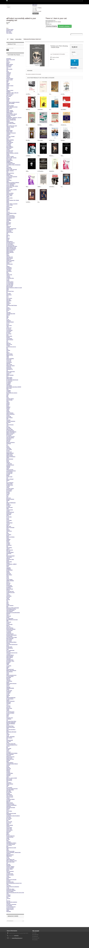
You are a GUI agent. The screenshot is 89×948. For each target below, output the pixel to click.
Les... (39, 94)
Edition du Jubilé (9, 429)
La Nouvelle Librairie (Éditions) (12, 763)
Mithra (7, 288)
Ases (7, 351)
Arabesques (8, 806)
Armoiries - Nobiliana (10, 866)
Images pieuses (9, 187)
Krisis (7, 897)
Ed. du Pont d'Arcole (10, 245)
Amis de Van (8, 372)
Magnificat (8, 406)
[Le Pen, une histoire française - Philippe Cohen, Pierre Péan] (55, 133)
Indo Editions (8, 782)
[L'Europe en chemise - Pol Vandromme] (66, 117)
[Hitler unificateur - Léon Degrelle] (43, 148)
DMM (7, 620)
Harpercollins (8, 553)
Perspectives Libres (10, 559)
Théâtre (7, 196)
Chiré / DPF (8, 741)
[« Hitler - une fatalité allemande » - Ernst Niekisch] (55, 117)
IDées (7, 334)
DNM (7, 668)
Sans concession (9, 795)
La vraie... (63, 94)
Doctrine (8, 178)
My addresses (35, 936)
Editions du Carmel (10, 453)
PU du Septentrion (9, 482)
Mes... (62, 171)
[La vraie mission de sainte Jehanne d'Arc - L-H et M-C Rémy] (66, 86)
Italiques (8, 266)
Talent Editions (9, 547)
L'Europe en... (64, 124)
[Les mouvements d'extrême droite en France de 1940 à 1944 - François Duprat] (43, 194)
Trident (7, 742)
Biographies (8, 116)
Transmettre (8, 448)
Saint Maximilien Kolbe (10, 313)
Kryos (7, 495)
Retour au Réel (9, 779)
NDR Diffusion (9, 855)
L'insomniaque (9, 362)
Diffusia (7, 625)
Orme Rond (8, 293)
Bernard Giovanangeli (10, 555)
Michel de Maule (9, 471)
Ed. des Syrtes (9, 690)
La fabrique (8, 391)
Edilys (7, 730)
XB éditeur (8, 662)
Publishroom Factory (10, 803)
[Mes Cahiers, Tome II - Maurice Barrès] (66, 164)
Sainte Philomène (9, 656)
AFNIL (7, 833)
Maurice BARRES (9, 147)
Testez (7, 577)
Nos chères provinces (10, 242)
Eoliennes (8, 613)
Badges (7, 63)
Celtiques (8, 227)
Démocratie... (40, 140)
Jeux (7, 67)
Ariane (7, 575)
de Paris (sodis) (9, 476)
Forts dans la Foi (9, 256)
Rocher (7, 525)
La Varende (8, 144)
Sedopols (8, 314)
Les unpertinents (9, 586)
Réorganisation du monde (11, 813)
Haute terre (8, 343)
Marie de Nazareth (9, 638)
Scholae (7, 734)
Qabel (7, 649)
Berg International (9, 458)
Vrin (7, 370)
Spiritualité (8, 174)
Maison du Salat (9, 286)
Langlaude (8, 277)
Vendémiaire (8, 691)
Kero (7, 532)
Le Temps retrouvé (9, 676)
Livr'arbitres (8, 841)
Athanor (7, 565)
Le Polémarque (9, 681)
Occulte (7, 154)
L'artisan (8, 548)
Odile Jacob (8, 526)
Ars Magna (8, 383)
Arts (7, 89)
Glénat (7, 533)
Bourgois (8, 492)
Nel (7, 292)
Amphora (8, 808)
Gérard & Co (8, 259)
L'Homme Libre (9, 274)
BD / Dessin (8, 96)
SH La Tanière (9, 449)
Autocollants (8, 66)
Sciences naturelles (10, 867)
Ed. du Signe (8, 333)
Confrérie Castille (9, 740)
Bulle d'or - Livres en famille (11, 777)
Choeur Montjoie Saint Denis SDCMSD (13, 386)
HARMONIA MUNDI (10, 688)
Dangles (7, 571)
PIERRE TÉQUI (9, 454)
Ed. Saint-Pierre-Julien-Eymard (12, 379)
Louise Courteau (9, 579)
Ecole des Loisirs (9, 717)
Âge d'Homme (9, 268)
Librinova (8, 558)
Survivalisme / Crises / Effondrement (13, 164)
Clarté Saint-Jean (9, 229)
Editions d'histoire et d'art (11, 247)
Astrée (7, 766)
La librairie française (10, 464)
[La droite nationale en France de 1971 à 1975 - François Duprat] (32, 194)
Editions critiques (9, 802)
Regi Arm (8, 678)
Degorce (8, 208)
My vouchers (35, 939)
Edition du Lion (9, 344)
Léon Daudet (8, 145)
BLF (7, 347)
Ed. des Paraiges (9, 243)
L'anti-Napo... (40, 109)
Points (7, 397)
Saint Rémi (8, 312)
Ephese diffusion (9, 657)
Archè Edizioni (9, 207)
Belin (7, 606)
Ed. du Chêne (9, 818)
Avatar (7, 221)
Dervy (7, 820)
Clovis (7, 614)
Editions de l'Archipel (10, 527)
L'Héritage (8, 872)
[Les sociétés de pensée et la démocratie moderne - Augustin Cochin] (55, 86)
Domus (7, 645)
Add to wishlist (74, 67)
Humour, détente (9, 868)
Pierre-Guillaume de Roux (11, 609)
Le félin (7, 694)
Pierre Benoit (8, 148)
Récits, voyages (9, 197)
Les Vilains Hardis (9, 284)
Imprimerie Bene (9, 264)
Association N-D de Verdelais (11, 753)
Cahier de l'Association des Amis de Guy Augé (15, 892)
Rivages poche (9, 708)
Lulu (7, 720)
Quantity (73, 52)
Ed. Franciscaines (9, 618)
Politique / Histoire (9, 85)
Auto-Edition (8, 220)
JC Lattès (8, 506)
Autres (7, 60)
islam (7, 124)
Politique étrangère (9, 122)
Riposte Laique (9, 336)
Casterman (8, 703)
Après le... (28, 109)
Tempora (8, 826)
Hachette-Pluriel (9, 522)
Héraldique (8, 91)
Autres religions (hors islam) (11, 125)
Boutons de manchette (10, 59)
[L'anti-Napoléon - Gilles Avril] (43, 102)
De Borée (8, 474)
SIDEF (7, 356)
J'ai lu (7, 704)
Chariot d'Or (8, 573)
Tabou (7, 884)
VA (6, 481)
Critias (7, 776)
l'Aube (7, 696)
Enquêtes (8, 98)
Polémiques (8, 303)
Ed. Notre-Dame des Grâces (11, 246)
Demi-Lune (8, 583)
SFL (7, 210)
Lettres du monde (9, 285)
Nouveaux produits (9, 29)
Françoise (8, 900)
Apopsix (7, 373)
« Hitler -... (51, 124)
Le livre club (8, 360)
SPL (7, 318)
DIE (7, 236)
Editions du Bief (9, 483)
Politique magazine (10, 909)
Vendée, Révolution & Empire (11, 106)
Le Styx (7, 279)
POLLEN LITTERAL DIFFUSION (12, 607)
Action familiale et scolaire (11, 213)
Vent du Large (9, 325)
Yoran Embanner (9, 611)
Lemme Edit (8, 416)
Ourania (7, 617)
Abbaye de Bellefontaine (11, 502)
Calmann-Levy (9, 531)
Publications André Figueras (11, 305)
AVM (7, 418)
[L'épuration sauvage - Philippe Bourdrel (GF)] (55, 179)
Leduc (7, 601)
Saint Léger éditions (10, 437)
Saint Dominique (9, 671)
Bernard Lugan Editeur (10, 727)
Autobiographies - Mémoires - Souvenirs (14, 117)
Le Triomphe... (41, 171)
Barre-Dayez (8, 222)
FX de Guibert (9, 520)
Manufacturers (13, 916)
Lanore (7, 593)
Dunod (7, 538)
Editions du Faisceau (10, 756)
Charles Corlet (9, 828)
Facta (7, 254)
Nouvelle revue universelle (11, 879)
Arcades (8, 749)
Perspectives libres (10, 881)
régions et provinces (10, 173)
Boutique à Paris (9, 30)
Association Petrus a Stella (11, 637)
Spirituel (7, 76)
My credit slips (35, 934)
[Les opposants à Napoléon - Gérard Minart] (55, 102)
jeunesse (8, 83)
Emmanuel (8, 422)
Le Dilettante (8, 718)
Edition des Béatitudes (10, 723)
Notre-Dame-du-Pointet (10, 807)
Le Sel (7, 735)
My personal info (35, 937)
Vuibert (7, 598)
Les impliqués (9, 271)
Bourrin (7, 460)
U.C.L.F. (8, 323)
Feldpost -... (51, 155)
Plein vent (8, 551)
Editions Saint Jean (10, 759)
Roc (7, 311)
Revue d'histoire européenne (11, 902)
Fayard (7, 519)
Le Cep (7, 887)
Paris (7, 171)
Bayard (7, 535)
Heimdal (7, 209)
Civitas (7, 672)
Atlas (7, 349)
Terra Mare (8, 419)
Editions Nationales (10, 252)
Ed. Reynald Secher (10, 430)
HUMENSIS (8, 568)
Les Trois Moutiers (9, 282)
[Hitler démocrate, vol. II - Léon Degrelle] (66, 148)
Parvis (7, 809)
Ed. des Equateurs (9, 698)
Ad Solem (8, 542)
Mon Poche (8, 497)
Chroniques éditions (10, 398)
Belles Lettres (9, 388)
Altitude (7, 663)
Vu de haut (8, 885)
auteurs (7, 206)
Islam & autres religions (10, 123)
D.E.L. (7, 234)
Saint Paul (8, 440)
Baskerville (8, 223)
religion (7, 84)
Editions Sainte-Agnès (10, 371)
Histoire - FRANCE (9, 111)
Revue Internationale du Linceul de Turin (14, 883)
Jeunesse (8, 74)
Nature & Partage (9, 588)
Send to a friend (55, 57)
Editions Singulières (10, 358)
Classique (8, 77)
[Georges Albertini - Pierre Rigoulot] (66, 133)
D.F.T (7, 376)
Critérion (8, 402)
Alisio (7, 603)
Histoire (7, 109)
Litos (7, 546)
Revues (7, 310)
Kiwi (7, 600)
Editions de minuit (9, 469)
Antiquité (8, 121)
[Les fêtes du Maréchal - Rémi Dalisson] (32, 86)
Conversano (8, 755)
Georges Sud (8, 327)
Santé (7, 165)
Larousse (8, 523)
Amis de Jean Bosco (10, 215)
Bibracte (8, 834)
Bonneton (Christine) (10, 499)
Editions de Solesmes (10, 442)
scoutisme (8, 134)
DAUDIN (8, 408)
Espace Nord (8, 359)
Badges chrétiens (9, 64)
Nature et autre (9, 168)
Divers (7, 71)
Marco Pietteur (9, 574)
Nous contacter (9, 32)
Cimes (7, 750)
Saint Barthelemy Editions (11, 842)
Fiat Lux (7, 581)
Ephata (7, 560)
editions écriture (9, 353)
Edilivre (7, 850)
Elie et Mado (8, 748)
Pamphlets (8, 161)
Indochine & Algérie (10, 105)
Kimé (7, 395)
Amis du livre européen (10, 216)
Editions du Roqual (9, 854)
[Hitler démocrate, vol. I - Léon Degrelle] (32, 164)
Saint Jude (8, 626)
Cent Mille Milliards (10, 552)
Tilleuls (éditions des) (10, 859)
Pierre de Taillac (9, 399)
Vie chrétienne (9, 177)
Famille (7, 99)
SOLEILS (8, 684)
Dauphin (7, 699)
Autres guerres (9, 108)
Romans (8, 188)
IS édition (8, 544)
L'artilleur (8, 510)
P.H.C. (7, 295)
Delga (7, 840)
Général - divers (9, 131)
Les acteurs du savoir (10, 436)
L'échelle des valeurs (10, 889)
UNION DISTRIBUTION (10, 697)
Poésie (7, 191)
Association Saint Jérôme (11, 721)
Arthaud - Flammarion (10, 701)
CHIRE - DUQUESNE (10, 736)
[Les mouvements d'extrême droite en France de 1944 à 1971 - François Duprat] (66, 179)
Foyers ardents (9, 827)
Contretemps (8, 632)
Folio (7, 496)
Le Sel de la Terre (9, 873)
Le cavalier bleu (9, 473)
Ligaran (7, 487)
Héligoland (8, 363)
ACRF (7, 728)
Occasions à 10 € (9, 150)
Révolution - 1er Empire (10, 115)
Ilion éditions (8, 534)
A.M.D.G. (8, 212)
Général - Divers (9, 175)
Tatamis (7, 409)
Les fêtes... (28, 94)
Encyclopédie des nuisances (11, 392)
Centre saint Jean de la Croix (11, 652)
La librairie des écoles (10, 592)
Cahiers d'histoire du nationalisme (12, 886)
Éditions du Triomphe (10, 432)
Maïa (7, 846)
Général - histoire (9, 110)
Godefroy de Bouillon (10, 260)
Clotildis (7, 666)
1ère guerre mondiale (10, 103)
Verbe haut (8, 679)
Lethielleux (8, 539)
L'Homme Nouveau (9, 424)
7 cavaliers (8, 653)
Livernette (8, 772)
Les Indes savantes (10, 488)
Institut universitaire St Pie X (11, 744)
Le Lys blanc (8, 665)
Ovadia (7, 838)
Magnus (7, 480)
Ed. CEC (8, 839)
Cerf (7, 501)
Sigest (7, 566)
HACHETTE (8, 505)
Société (7, 199)
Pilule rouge (8, 768)
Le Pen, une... (52, 140)
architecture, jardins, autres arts (12, 92)
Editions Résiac (9, 378)
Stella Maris (8, 320)
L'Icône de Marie (9, 630)
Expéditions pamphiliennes (11, 805)
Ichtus (7, 812)
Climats (7, 709)
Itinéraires (8, 350)
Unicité (7, 685)
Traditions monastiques (10, 421)
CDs (7, 70)
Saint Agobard (9, 385)
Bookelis (8, 540)
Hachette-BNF (9, 561)
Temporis (8, 486)
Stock (7, 528)
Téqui (7, 425)
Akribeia (7, 214)
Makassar (8, 801)
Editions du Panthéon (10, 536)
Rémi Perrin (8, 308)
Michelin (8, 404)
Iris (7, 265)
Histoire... (40, 124)
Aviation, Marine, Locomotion (11, 203)
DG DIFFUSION (9, 570)
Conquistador (8, 230)
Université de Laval (10, 669)
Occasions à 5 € (9, 151)
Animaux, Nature (9, 204)
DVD (7, 82)
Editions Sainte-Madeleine (11, 431)
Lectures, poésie (9, 79)
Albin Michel (8, 514)
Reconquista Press (10, 725)
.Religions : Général (10, 126)
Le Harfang (8, 894)
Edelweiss (8, 769)
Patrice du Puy (9, 780)
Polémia (7, 301)
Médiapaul (8, 466)
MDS (7, 396)
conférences (8, 72)
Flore (7, 781)
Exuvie (7, 578)
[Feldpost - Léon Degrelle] (55, 148)
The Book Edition (9, 773)
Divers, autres (9, 158)
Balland (7, 475)
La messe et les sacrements (11, 176)
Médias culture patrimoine (11, 670)
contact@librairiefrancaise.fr (17, 938)
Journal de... (51, 171)
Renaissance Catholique (11, 890)
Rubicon (7, 352)
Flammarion (8, 702)
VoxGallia (8, 760)
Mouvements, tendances (11, 118)
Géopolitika (8, 774)
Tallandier (8, 467)
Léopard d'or (8, 366)
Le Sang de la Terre (10, 278)
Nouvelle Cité (8, 545)
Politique (11, 39)
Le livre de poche (9, 509)
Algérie (7, 201)
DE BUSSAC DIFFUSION (11, 731)
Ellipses (7, 253)
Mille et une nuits (9, 549)
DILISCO (8, 590)
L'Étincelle (8, 903)
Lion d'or (8, 746)
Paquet (7, 541)
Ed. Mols (8, 493)
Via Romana (8, 622)
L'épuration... (52, 186)
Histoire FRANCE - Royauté (11, 113)
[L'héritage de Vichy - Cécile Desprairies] (32, 148)
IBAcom (7, 832)
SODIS (7, 457)
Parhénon (8, 793)
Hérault (7, 824)
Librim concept (9, 364)
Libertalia (8, 695)
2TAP (7, 848)
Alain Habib (8, 790)
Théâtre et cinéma (9, 90)
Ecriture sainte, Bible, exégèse (12, 186)
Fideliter (7, 255)
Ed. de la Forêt (9, 821)
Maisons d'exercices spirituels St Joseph (14, 287)
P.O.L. (7, 297)
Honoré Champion (9, 339)
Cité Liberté (8, 831)
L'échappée (8, 390)
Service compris (9, 829)
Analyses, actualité (10, 156)
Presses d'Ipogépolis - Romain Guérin (13, 852)
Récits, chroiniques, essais (11, 860)
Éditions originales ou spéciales (12, 152)
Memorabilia (8, 677)
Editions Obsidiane (9, 375)
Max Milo (8, 597)
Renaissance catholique (10, 629)
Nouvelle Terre (9, 585)
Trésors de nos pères (10, 851)
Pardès (7, 724)
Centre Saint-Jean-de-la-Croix (11, 644)
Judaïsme (8, 128)
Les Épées (8, 896)
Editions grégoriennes (10, 414)
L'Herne (7, 710)
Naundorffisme (9, 794)
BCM (7, 225)
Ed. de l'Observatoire (10, 711)
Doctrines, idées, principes (11, 157)
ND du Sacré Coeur (10, 291)
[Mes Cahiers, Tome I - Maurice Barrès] (32, 179)
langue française (9, 194)
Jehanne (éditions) (9, 762)
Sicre (7, 316)
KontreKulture (9, 267)
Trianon (7, 785)
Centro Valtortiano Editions (11, 642)
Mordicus (8, 529)
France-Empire (9, 639)
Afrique (7, 202)
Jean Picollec (8, 596)
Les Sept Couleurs (9, 281)
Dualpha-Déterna (9, 241)
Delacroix (8, 235)
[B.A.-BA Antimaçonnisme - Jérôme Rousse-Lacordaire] (32, 133)
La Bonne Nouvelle (9, 633)
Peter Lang (8, 299)
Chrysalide (8, 800)
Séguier (7, 689)
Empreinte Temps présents (11, 635)
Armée (7, 104)
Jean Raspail (8, 143)
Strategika (8, 775)
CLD (7, 477)
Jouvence (8, 594)
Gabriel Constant (9, 258)
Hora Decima (8, 438)
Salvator (8, 623)
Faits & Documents (10, 871)
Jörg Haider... (63, 109)
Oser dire (8, 584)
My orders (34, 932)
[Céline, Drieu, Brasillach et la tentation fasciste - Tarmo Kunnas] (43, 179)
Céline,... (39, 186)
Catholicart (8, 853)
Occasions (8, 137)
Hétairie (7, 682)
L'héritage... (28, 155)
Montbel (7, 500)
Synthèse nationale (10, 321)
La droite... (28, 201)
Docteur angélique (9, 627)
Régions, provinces (10, 170)
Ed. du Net (8, 819)
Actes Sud (8, 707)
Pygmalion (8, 705)
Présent (7, 304)
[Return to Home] (8, 39)
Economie (8, 864)
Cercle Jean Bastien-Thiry (11, 228)
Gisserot (8, 415)
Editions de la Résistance (11, 248)
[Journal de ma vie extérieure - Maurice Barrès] (55, 164)
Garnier (7, 468)
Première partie (9, 646)
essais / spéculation (10, 184)
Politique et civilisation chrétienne (12, 182)
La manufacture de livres (11, 470)
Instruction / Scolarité (10, 136)
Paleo (7, 733)
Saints (7, 181)
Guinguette (8, 73)
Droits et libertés (9, 417)
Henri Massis (8, 141)
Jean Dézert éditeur (10, 789)
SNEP (7, 317)
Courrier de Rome (9, 232)
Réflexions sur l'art (9, 93)
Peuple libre (8, 443)
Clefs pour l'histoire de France (12, 788)
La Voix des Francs (10, 907)
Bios (7, 747)
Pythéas (8, 307)
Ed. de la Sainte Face (10, 835)
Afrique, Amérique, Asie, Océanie (12, 200)
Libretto (7, 494)
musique (8, 149)
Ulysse (7, 324)
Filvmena (8, 643)
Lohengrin (8, 764)
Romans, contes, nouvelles (11, 189)
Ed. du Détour (9, 490)
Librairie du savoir (9, 796)
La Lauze (8, 858)
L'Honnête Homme (9, 659)
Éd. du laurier (8, 435)
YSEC (7, 326)
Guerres (7, 100)
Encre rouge (8, 822)
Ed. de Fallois (9, 516)
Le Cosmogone (9, 787)
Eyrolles (7, 503)
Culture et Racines (9, 412)
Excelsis (8, 450)
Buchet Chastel (9, 489)
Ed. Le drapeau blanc (10, 650)
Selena (7, 393)
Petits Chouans (9, 737)
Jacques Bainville (9, 142)
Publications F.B (9, 369)
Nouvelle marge (9, 757)
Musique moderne (9, 78)
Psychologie (8, 167)
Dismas (7, 239)
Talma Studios (9, 557)
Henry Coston (9, 261)
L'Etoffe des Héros (9, 837)
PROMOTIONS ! (9, 162)
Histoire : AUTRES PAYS (11, 119)
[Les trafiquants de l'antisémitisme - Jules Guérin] (32, 117)
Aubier (7, 715)
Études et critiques (9, 193)
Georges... (63, 140)
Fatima (7, 87)
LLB (7, 340)
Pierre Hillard (8, 300)
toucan (7, 518)
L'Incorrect (8, 898)
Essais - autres (9, 195)
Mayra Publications (10, 754)
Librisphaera (8, 814)
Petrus (7, 445)
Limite (7, 893)
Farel (7, 423)
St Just (7, 319)
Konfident (8, 411)
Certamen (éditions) (10, 655)
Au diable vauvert (9, 484)
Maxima (7, 562)
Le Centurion (8, 631)
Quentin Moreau (9, 636)
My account (35, 931)
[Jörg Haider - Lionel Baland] (66, 102)
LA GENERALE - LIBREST (11, 564)
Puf (7, 306)
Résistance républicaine (10, 722)
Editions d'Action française (11, 683)
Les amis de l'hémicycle (10, 906)
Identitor (7, 262)
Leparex (7, 280)
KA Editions (8, 587)
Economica (8, 751)
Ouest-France (9, 294)
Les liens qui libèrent (10, 712)
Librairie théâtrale (9, 825)
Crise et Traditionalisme (10, 183)
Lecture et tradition (9, 891)
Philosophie (8, 865)
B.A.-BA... (28, 140)
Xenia (7, 389)
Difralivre (8, 238)
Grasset (7, 521)
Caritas (7, 910)
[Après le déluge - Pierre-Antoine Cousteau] (32, 102)
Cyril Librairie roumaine (10, 844)
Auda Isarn (8, 219)
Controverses (8, 180)
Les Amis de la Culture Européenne (13, 815)
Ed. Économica (9, 380)
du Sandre (8, 692)
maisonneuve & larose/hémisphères (13, 612)
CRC (7, 233)
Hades (7, 508)
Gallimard (8, 462)
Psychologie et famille (10, 163)
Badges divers (9, 65)
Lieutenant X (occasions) (11, 132)
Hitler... (39, 155)
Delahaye (8, 770)
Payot (7, 716)
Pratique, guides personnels (11, 169)
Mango (7, 405)
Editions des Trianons (10, 365)
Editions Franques (9, 251)
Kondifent (8, 767)
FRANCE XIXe (9, 112)
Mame (7, 401)
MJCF (7, 290)
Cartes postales (9, 69)
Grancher (8, 572)
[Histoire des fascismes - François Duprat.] (43, 117)
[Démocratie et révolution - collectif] (43, 133)
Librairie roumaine (9, 783)
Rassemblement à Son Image (12, 619)
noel (7, 863)
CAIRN (7, 857)
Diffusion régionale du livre (11, 675)
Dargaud (8, 403)
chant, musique (9, 95)
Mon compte (8, 31)
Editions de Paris (9, 455)
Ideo (7, 554)
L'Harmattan (8, 269)
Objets (7, 80)
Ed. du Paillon (9, 792)
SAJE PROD (8, 428)
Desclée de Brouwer (10, 512)
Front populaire (9, 905)
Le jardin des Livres (10, 591)
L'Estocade (8, 658)
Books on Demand (9, 479)
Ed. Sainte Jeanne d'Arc (11, 743)
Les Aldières (8, 382)
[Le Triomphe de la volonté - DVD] (43, 164)
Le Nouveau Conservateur (11, 904)
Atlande (7, 604)
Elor (7, 738)
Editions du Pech (9, 434)
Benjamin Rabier (9, 130)
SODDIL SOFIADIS (10, 580)
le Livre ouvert (9, 451)
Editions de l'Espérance (10, 456)
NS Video (8, 427)
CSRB (7, 664)
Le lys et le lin (9, 845)
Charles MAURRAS (10, 139)
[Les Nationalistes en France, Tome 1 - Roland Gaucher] (43, 86)
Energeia (8, 337)
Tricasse (8, 798)
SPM (7, 272)
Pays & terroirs (9, 298)
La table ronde (9, 463)
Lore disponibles (9, 330)
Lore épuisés (8, 331)
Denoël (7, 461)
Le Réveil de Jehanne (10, 799)
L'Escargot (8, 651)
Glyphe (7, 410)
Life (7, 444)
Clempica (8, 345)
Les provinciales (9, 624)
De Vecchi (8, 332)
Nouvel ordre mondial (10, 861)
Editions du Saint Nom (10, 249)
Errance (7, 714)
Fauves (7, 273)
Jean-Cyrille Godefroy (10, 610)
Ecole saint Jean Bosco (10, 729)
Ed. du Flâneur (9, 811)
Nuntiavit (8, 447)
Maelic (7, 761)
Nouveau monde (9, 507)
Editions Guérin (9, 377)
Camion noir (8, 226)
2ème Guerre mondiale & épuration (12, 102)
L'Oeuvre (8, 275)
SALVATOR (8, 616)
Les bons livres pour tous (11, 346)
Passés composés (9, 605)
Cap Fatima (8, 816)
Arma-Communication (10, 217)
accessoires (8, 58)
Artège (7, 515)
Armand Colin (8, 513)
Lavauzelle (8, 567)
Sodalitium (8, 384)
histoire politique (18, 39)
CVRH (7, 357)
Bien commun (9, 640)
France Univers (9, 338)
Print (53, 59)
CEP (7, 786)
